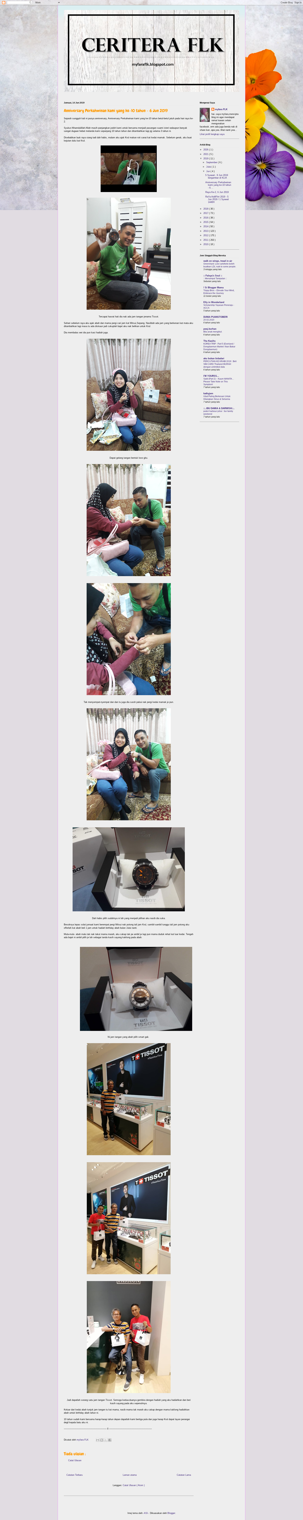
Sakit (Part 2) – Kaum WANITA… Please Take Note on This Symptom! (218, 382)
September (212, 162)
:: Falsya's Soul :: (212, 275)
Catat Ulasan (74, 1460)
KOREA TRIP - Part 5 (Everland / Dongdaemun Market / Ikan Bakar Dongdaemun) (219, 347)
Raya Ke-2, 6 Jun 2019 (217, 192)
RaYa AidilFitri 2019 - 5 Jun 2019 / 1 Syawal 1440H (217, 199)
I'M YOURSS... (211, 376)
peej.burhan (209, 329)
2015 (206, 222)
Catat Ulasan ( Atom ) (134, 1485)
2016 (206, 217)
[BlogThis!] (101, 1440)
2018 (206, 208)
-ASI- (146, 1513)
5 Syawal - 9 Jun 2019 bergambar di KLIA (216, 176)
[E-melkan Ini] (97, 1440)
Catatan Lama (184, 1475)
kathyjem (208, 393)
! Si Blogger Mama (213, 287)
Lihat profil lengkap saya (212, 134)
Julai (209, 166)
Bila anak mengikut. (212, 332)
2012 (206, 235)
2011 (206, 240)
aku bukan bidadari (213, 358)
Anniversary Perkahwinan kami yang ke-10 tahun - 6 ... (218, 185)
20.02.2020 (208, 320)
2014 (206, 226)
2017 (206, 213)
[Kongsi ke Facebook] (110, 1440)
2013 (206, 231)
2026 (206, 149)
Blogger (171, 1513)
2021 (206, 154)
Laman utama (130, 1475)
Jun (208, 171)
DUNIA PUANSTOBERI (215, 317)
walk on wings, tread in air (217, 261)
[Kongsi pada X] (105, 1440)
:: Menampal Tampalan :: (215, 278)
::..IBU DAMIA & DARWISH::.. (219, 408)
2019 (206, 158)
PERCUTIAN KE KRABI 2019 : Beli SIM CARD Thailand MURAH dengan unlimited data (220, 364)
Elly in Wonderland (213, 302)
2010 (206, 244)
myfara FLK (83, 1439)
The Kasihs (209, 341)
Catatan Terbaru (74, 1475)
